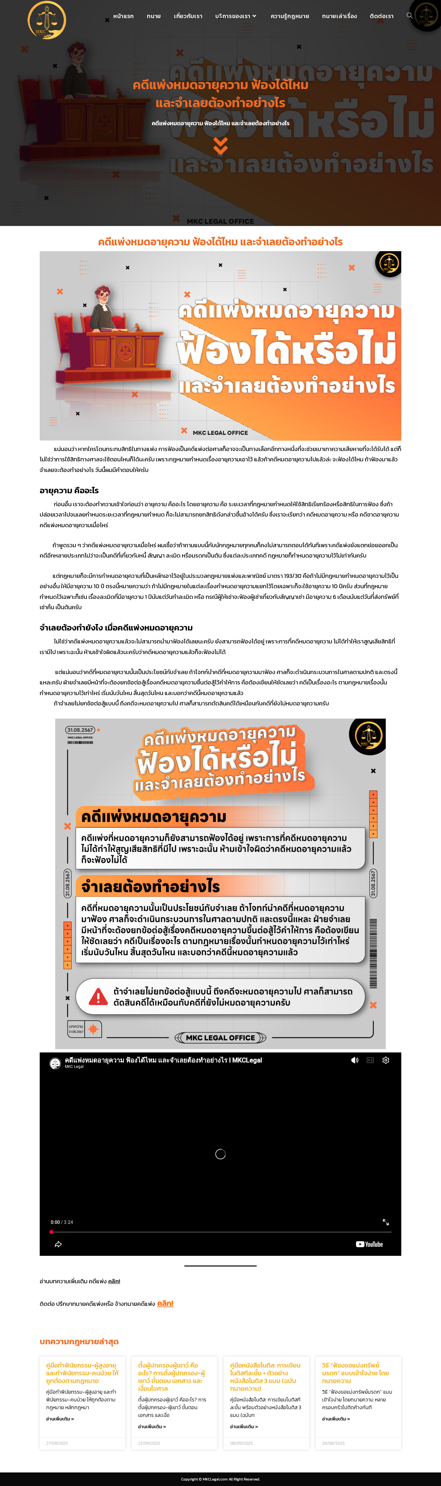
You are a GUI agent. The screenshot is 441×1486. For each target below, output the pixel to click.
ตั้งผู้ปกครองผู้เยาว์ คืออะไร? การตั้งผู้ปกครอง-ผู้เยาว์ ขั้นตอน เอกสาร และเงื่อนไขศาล (171, 1376)
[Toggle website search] (409, 16)
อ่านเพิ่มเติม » (60, 1418)
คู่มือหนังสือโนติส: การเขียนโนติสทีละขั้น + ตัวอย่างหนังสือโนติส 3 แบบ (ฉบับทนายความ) (265, 1376)
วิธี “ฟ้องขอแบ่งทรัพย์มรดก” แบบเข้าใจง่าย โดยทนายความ (355, 1373)
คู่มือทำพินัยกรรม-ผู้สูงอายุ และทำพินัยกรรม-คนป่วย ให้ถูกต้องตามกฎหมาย (82, 1373)
